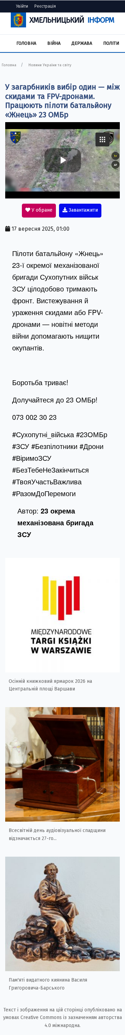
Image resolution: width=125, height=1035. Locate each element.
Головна (26, 43)
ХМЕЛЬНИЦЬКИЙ (72, 20)
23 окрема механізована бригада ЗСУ (55, 522)
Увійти (22, 6)
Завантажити (82, 210)
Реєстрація (45, 6)
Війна (53, 43)
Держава (82, 43)
